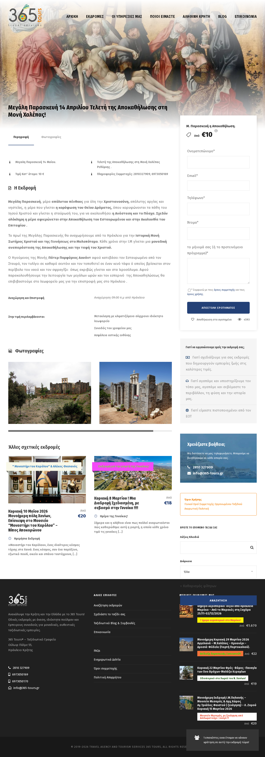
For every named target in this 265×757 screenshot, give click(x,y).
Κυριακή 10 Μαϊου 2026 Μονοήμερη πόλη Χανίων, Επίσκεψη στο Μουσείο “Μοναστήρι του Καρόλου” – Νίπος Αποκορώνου (33, 521)
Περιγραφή (21, 137)
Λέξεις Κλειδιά (189, 537)
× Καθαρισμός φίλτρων (198, 586)
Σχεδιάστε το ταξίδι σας (109, 614)
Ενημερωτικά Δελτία (107, 659)
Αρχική (72, 16)
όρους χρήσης (195, 294)
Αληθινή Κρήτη (196, 16)
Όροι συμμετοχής (105, 668)
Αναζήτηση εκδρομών (108, 605)
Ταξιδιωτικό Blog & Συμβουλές (114, 623)
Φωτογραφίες (51, 137)
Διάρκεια (186, 561)
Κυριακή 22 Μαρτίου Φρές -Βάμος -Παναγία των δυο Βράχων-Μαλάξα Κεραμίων (227, 669)
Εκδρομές (95, 16)
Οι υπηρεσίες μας (127, 16)
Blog (222, 16)
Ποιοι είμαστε (162, 16)
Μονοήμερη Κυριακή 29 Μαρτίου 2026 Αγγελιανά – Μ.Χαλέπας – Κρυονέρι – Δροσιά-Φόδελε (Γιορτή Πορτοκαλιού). (223, 643)
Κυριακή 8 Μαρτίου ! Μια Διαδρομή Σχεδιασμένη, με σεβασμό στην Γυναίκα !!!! (116, 503)
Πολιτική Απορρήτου (107, 677)
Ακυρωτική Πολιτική (196, 508)
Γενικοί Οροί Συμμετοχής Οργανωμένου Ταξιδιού (213, 504)
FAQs (97, 651)
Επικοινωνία (246, 16)
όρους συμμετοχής (224, 289)
